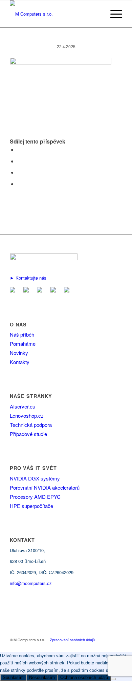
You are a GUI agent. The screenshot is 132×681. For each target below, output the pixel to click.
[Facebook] (27, 290)
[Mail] (14, 290)
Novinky (19, 352)
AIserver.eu (22, 406)
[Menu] (113, 13)
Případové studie (28, 433)
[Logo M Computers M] (55, 13)
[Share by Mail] (19, 183)
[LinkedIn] (41, 290)
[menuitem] (113, 13)
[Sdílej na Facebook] (19, 149)
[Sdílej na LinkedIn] (19, 172)
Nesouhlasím (42, 677)
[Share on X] (19, 161)
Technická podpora (31, 424)
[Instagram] (68, 290)
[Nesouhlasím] (113, 679)
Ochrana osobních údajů (84, 677)
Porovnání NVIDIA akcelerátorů (45, 487)
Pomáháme (23, 343)
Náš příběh (22, 334)
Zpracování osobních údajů (72, 639)
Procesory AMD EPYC (35, 496)
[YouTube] (54, 290)
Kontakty (19, 361)
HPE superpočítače (31, 505)
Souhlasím (13, 677)
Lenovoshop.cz (27, 415)
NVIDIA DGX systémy (35, 478)
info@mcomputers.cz (31, 583)
